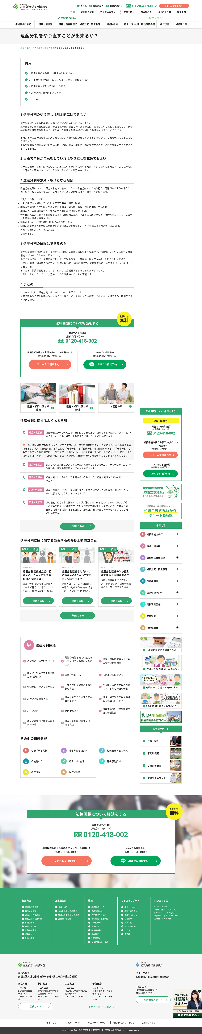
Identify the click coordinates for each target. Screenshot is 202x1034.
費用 (72, 12)
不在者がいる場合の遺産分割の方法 (78, 687)
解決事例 (181, 12)
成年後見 (164, 24)
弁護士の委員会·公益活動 (68, 915)
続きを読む (38, 600)
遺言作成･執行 (131, 24)
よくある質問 (164, 12)
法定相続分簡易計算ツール (41, 661)
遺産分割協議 (45, 24)
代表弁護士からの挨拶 (67, 911)
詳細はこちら (77, 526)
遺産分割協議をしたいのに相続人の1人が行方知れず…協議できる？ (77, 575)
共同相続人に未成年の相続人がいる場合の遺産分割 (116, 687)
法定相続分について (113, 674)
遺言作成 (95, 926)
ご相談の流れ (87, 12)
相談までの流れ (131, 907)
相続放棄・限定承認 (90, 24)
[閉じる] (199, 991)
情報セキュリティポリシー (125, 1022)
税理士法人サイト (153, 999)
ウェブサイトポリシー (98, 1022)
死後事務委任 (148, 24)
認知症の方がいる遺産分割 (41, 686)
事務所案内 (98, 6)
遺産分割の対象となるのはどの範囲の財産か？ (116, 698)
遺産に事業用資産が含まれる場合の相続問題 (116, 661)
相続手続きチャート (133, 911)
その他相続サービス (99, 942)
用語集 (127, 934)
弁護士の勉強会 (64, 919)
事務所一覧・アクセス (99, 1006)
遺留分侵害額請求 (68, 24)
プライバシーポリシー (73, 1022)
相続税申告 (112, 24)
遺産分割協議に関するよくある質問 (78, 722)
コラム (83, 6)
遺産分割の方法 (73, 674)
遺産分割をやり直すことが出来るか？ (78, 698)
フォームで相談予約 (173, 5)
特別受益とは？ (73, 710)
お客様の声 (146, 12)
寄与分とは (33, 710)
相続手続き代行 (23, 24)
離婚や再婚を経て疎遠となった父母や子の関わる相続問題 (78, 661)
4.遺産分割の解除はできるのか (45, 92)
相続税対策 (181, 24)
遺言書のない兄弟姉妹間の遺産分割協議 (116, 710)
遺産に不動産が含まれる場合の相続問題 (41, 675)
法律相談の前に (149, 1022)
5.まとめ (33, 99)
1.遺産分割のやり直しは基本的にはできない (52, 73)
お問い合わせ (116, 6)
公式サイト (35, 1006)
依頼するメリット (108, 12)
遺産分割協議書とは (37, 698)
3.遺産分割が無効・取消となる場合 (47, 86)
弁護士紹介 (129, 12)
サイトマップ (52, 1022)
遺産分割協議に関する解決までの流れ (41, 722)
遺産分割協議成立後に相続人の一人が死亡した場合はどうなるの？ (37, 575)
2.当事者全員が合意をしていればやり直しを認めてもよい (58, 79)
